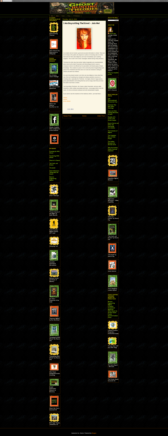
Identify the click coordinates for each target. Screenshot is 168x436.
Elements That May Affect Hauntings (112, 106)
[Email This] (68, 109)
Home (52, 15)
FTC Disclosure (76, 15)
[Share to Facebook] (71, 109)
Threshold (52, 168)
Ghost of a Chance (54, 160)
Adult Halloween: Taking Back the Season (54, 172)
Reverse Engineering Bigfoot (52, 178)
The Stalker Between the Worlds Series (112, 143)
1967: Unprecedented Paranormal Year (112, 100)
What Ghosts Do (112, 311)
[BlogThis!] (69, 109)
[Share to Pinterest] (73, 109)
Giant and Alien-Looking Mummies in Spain (113, 112)
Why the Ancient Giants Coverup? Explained (113, 149)
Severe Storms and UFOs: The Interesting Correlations (113, 125)
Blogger (94, 433)
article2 (65, 99)
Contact (63, 15)
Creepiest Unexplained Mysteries (111, 307)
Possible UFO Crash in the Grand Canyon (112, 118)
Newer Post (67, 116)
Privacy (68, 15)
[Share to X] (70, 109)
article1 (65, 97)
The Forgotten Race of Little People (112, 137)
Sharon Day (112, 33)
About (57, 15)
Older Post (101, 116)
